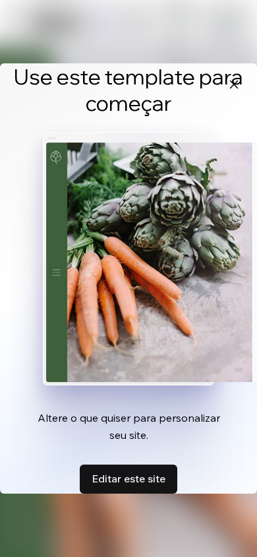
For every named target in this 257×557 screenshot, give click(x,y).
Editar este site (128, 478)
